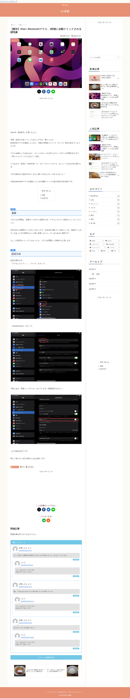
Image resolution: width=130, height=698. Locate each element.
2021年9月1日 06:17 (27, 565)
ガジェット (15, 467)
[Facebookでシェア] (44, 91)
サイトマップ (52, 692)
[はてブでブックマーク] (48, 91)
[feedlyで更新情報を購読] (44, 520)
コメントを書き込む (46, 657)
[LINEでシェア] (53, 91)
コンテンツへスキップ (8, 1)
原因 (43, 195)
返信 (76, 559)
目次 (43, 191)
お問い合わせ (62, 692)
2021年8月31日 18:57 (25, 550)
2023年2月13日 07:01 (27, 601)
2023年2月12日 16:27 (25, 587)
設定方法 (45, 198)
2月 (93, 274)
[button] (118, 57)
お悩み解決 (30, 467)
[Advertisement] (46, 113)
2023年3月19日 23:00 (25, 623)
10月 (98, 274)
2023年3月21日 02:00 (27, 637)
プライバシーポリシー (75, 692)
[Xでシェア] (39, 91)
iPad (23, 467)
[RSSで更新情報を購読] (48, 520)
